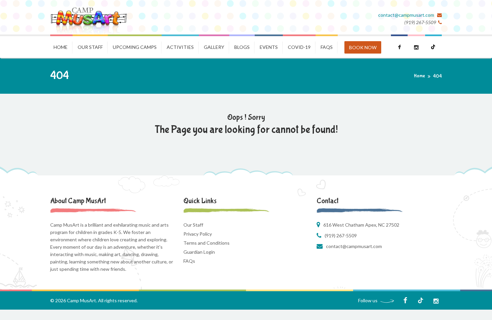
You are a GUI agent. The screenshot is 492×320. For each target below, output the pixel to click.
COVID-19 (299, 47)
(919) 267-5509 (341, 235)
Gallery (214, 47)
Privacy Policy (197, 234)
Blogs (242, 47)
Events (269, 47)
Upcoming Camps (135, 47)
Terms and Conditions (206, 243)
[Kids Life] (88, 17)
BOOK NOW (363, 47)
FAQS (327, 47)
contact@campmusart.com (406, 15)
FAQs (189, 261)
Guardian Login (199, 252)
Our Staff (90, 47)
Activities (180, 47)
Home (61, 47)
